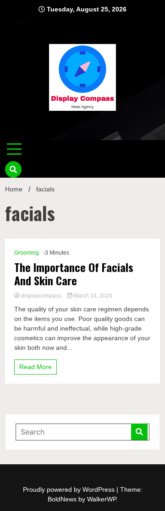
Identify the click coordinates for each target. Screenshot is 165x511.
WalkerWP (101, 499)
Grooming (26, 253)
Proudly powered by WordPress (69, 489)
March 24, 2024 (92, 296)
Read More (35, 366)
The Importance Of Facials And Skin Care (73, 274)
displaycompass (41, 296)
